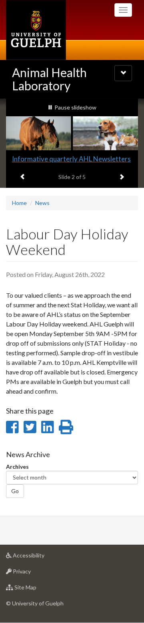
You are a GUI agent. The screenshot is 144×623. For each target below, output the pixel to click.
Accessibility (41, 557)
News (42, 202)
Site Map (37, 589)
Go (15, 491)
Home (19, 202)
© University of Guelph (35, 603)
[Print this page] (66, 427)
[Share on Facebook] (12, 427)
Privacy (34, 573)
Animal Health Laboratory (49, 79)
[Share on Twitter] (30, 427)
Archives (17, 466)
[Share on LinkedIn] (47, 427)
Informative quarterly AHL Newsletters (71, 159)
